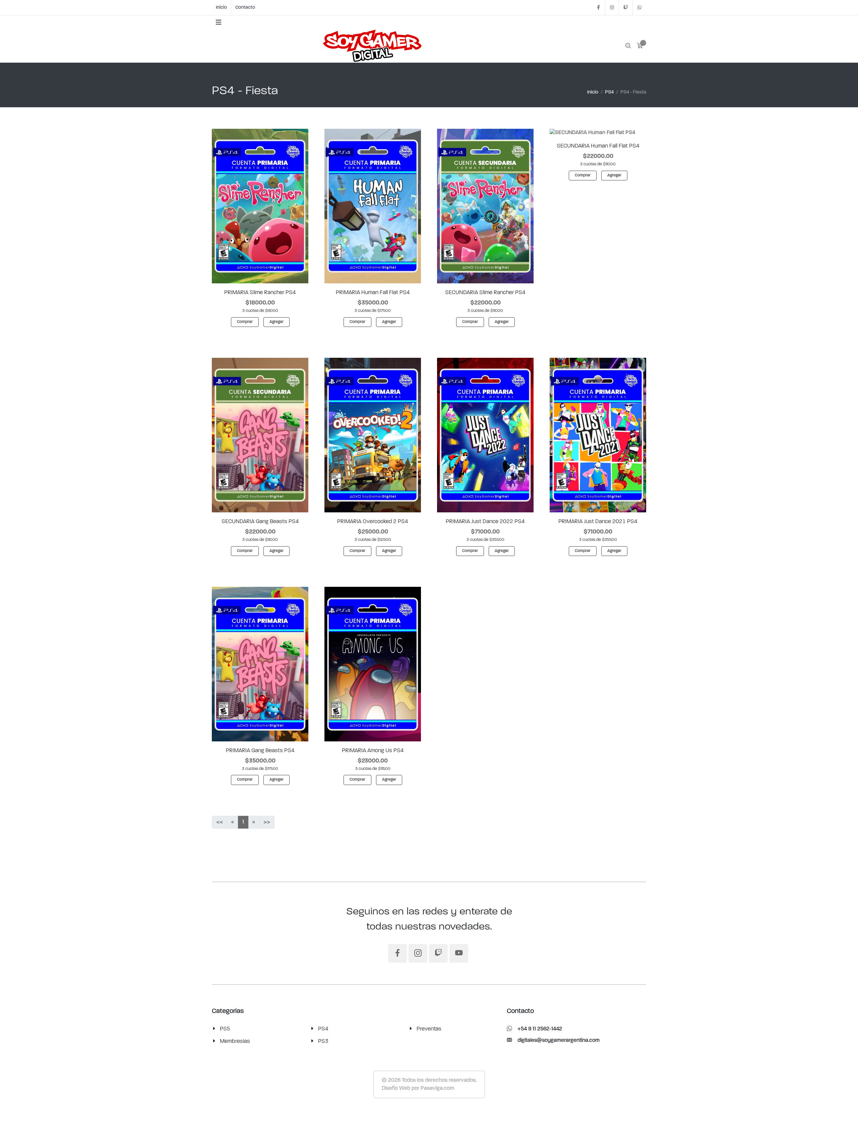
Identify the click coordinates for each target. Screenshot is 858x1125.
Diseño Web (396, 1088)
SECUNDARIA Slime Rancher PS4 (485, 292)
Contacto (245, 7)
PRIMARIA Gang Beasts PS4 (260, 750)
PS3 (323, 1041)
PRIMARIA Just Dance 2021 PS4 (597, 521)
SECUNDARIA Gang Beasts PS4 (260, 521)
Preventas (429, 1029)
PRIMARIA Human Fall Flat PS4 (373, 292)
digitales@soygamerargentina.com (558, 1040)
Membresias (235, 1041)
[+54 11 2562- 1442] (639, 7)
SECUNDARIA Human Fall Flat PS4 (598, 146)
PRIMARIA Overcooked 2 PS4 (372, 521)
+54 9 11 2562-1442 (539, 1029)
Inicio (221, 7)
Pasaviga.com (437, 1088)
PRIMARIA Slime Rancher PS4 (260, 292)
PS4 (609, 92)
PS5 (225, 1029)
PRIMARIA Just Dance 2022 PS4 (485, 521)
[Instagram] (612, 7)
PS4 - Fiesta (633, 92)
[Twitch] (625, 7)
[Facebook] (598, 7)
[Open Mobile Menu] (218, 22)
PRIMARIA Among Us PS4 (373, 750)
